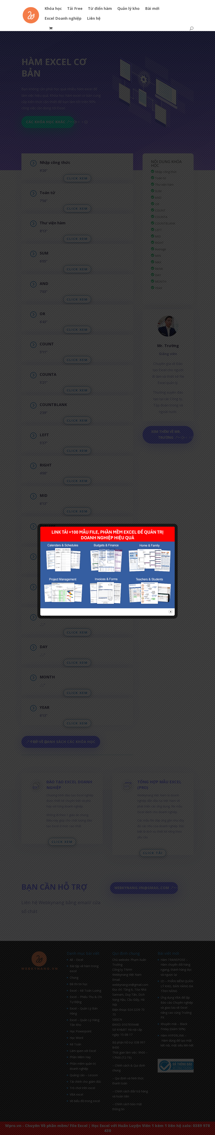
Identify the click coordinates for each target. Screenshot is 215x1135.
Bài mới (152, 9)
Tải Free (75, 9)
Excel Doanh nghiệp (63, 19)
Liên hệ (94, 19)
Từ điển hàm (100, 9)
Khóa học (53, 9)
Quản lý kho (128, 9)
